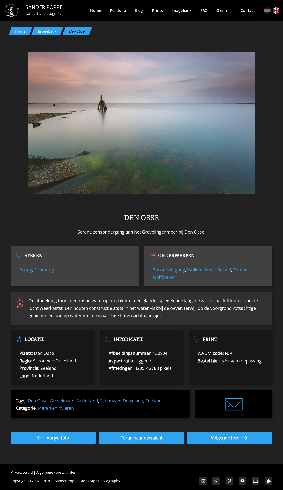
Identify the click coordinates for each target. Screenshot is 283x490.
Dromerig (44, 270)
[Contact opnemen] (234, 404)
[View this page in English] (276, 10)
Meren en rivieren (56, 408)
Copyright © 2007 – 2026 (31, 480)
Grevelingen (62, 400)
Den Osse (38, 400)
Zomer (240, 270)
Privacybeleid (22, 472)
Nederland (87, 400)
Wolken (195, 270)
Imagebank (47, 31)
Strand (224, 270)
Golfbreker (164, 277)
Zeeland (153, 400)
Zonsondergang (169, 270)
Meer (210, 270)
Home (95, 10)
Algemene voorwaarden (56, 472)
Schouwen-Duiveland (121, 400)
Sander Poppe (44, 7)
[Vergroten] (249, 58)
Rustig (25, 270)
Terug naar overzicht (142, 437)
